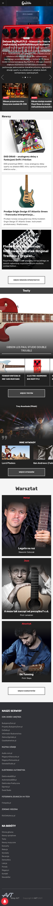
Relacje (5, 849)
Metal (26, 497)
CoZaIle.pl (6, 730)
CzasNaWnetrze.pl (9, 741)
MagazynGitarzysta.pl (10, 757)
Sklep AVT (15, 898)
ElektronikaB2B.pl (9, 776)
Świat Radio (6, 790)
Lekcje (4, 863)
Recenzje (5, 856)
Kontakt (5, 874)
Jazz (26, 560)
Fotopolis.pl (6, 803)
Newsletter (6, 877)
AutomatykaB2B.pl (9, 780)
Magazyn (5, 870)
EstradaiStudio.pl (8, 764)
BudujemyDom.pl (8, 723)
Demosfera (6, 860)
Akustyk (26, 623)
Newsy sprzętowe (9, 836)
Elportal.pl (6, 787)
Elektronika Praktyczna (11, 783)
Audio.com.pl (7, 753)
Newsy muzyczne (9, 842)
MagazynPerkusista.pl (10, 760)
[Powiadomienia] (4, 901)
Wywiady (5, 853)
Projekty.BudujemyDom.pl (12, 727)
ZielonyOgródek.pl (9, 737)
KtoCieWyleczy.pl (8, 816)
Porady (5, 867)
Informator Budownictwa (11, 734)
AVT (36, 898)
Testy (4, 839)
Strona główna (7, 832)
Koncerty (5, 846)
